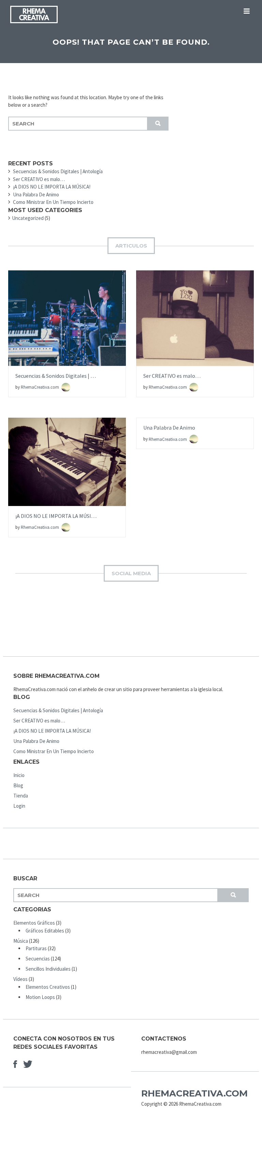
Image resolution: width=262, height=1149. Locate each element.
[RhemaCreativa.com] (33, 15)
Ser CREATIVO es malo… (172, 375)
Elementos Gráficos (34, 923)
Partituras (36, 948)
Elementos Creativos (48, 987)
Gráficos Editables (45, 930)
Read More (67, 325)
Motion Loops (40, 997)
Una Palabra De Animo (169, 427)
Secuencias (38, 958)
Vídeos (20, 979)
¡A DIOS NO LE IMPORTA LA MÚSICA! (57, 515)
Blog (18, 785)
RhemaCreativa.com (40, 387)
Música (20, 941)
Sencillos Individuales (48, 969)
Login (19, 806)
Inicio (19, 775)
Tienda (20, 795)
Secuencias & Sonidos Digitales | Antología (64, 375)
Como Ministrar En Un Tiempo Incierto (53, 751)
